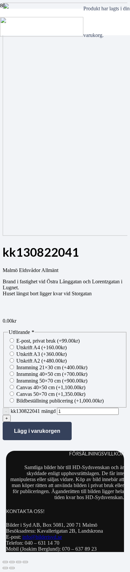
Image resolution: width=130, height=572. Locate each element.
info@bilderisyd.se (42, 537)
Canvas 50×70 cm (50, 394)
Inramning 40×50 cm (51, 374)
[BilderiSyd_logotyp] (41, 35)
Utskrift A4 (41, 347)
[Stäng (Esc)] (25, 562)
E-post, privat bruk (48, 341)
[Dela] (18, 562)
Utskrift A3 (41, 354)
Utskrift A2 (41, 361)
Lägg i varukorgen (37, 431)
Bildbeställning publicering (60, 401)
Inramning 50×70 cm (51, 381)
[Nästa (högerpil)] (12, 568)
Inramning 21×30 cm (51, 367)
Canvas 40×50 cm (50, 387)
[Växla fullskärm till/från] (12, 562)
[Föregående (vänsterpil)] (5, 568)
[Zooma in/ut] (5, 562)
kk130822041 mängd (33, 411)
